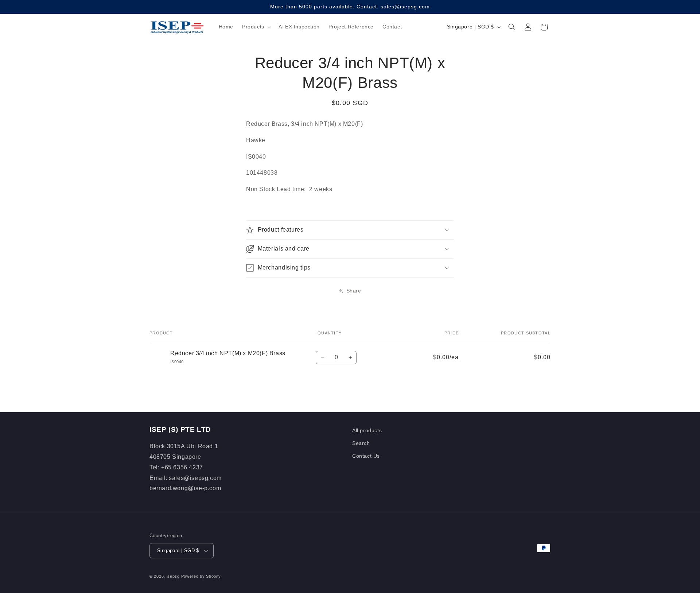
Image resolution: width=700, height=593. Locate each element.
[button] (256, 26)
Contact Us (366, 456)
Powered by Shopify (201, 576)
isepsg (173, 576)
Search (361, 443)
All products (367, 430)
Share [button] (353, 291)
